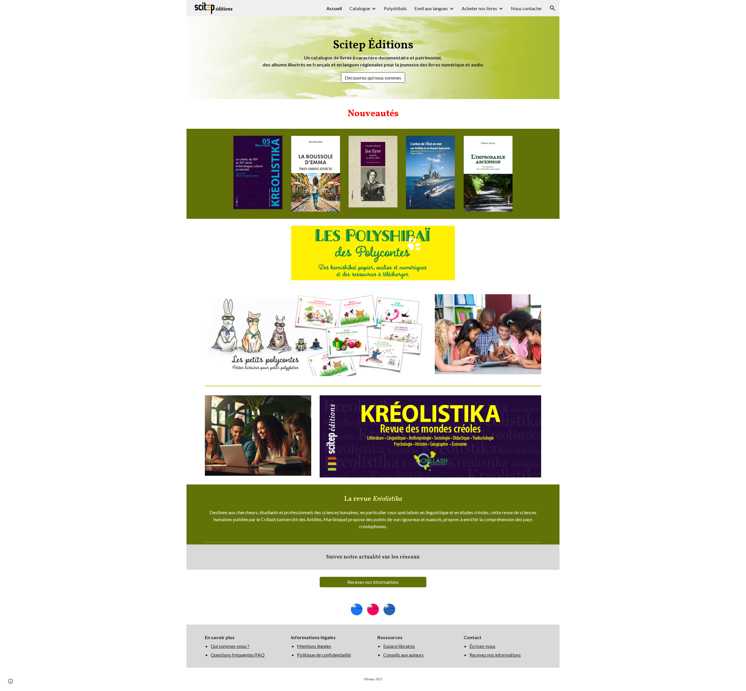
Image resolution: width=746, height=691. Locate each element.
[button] (553, 8)
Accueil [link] (334, 8)
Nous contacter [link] (526, 8)
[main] (372, 52)
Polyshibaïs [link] (395, 8)
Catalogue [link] (359, 8)
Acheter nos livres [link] (479, 8)
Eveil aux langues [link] (431, 8)
